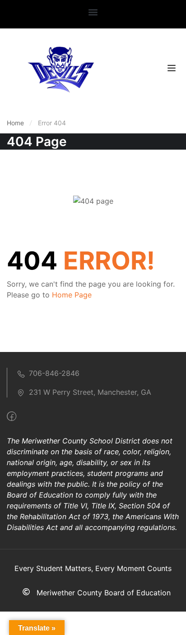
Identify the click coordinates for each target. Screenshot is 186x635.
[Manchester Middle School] (60, 68)
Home (15, 123)
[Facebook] (11, 416)
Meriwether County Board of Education (104, 592)
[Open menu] (172, 69)
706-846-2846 (54, 373)
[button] (93, 12)
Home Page (72, 294)
